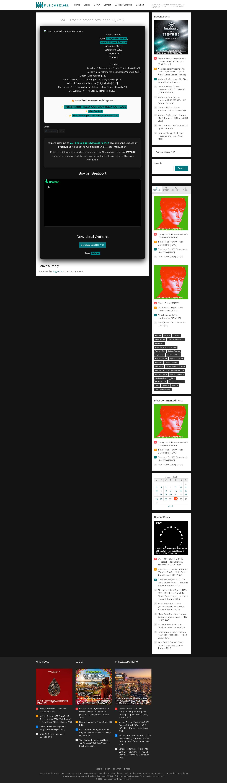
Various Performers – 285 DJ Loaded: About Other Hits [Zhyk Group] (172, 61)
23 (186, 494)
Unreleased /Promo (126, 662)
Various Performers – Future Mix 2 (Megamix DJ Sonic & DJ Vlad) (173, 118)
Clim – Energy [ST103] (168, 303)
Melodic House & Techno (113, 42)
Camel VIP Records (176, 359)
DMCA (107, 769)
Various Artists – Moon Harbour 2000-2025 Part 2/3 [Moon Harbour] (172, 100)
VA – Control (95, 111)
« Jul (170, 506)
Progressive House (117, 38)
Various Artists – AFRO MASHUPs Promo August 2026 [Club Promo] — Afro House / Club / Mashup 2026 (56, 719)
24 (157, 499)
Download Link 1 (92, 245)
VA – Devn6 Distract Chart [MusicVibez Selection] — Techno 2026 (170, 645)
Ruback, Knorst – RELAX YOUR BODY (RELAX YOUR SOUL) (95, 107)
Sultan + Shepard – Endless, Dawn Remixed (95, 115)
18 (161, 494)
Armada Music (160, 339)
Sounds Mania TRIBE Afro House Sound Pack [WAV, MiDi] (170, 136)
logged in (58, 271)
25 (161, 499)
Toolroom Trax (160, 351)
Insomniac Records (162, 370)
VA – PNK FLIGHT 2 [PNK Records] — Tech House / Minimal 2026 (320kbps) (170, 562)
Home (99, 769)
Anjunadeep (159, 343)
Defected (167, 335)
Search (158, 163)
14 (176, 491)
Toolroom (176, 335)
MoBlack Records (161, 359)
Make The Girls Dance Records (165, 347)
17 (157, 494)
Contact (117, 769)
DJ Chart (80, 662)
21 (176, 494)
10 (157, 491)
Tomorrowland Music (176, 382)
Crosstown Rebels (177, 370)
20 (170, 494)
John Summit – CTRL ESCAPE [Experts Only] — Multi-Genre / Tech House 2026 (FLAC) (173, 572)
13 (170, 491)
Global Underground (177, 374)
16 (186, 491)
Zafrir (157, 386)
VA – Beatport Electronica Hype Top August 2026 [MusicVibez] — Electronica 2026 (94, 743)
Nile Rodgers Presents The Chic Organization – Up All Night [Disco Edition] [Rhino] (172, 72)
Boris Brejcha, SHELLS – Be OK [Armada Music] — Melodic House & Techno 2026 (173, 582)
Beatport (158, 335)
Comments (176, 190)
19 (166, 494)
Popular (156, 190)
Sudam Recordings (171, 362)
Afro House (42, 662)
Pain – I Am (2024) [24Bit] (170, 256)
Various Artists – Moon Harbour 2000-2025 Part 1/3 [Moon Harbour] (172, 89)
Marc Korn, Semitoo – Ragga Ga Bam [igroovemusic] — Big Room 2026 (172, 617)
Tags (185, 190)
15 (181, 491)
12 (166, 491)
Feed (128, 769)
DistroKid (175, 386)
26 (166, 499)
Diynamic (165, 386)
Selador (95, 253)
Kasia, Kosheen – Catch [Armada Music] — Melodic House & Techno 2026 (171, 606)
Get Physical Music (173, 355)
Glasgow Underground (176, 339)
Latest (166, 190)
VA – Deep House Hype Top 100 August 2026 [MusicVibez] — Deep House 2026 (95, 732)
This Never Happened (163, 390)
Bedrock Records (174, 351)
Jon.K (173, 378)
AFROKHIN (159, 366)
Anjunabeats (159, 355)
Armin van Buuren (162, 378)
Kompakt (158, 362)
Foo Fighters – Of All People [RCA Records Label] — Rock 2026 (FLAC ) (172, 635)
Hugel (182, 366)
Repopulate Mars (172, 366)
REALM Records (160, 382)
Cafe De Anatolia (161, 374)
